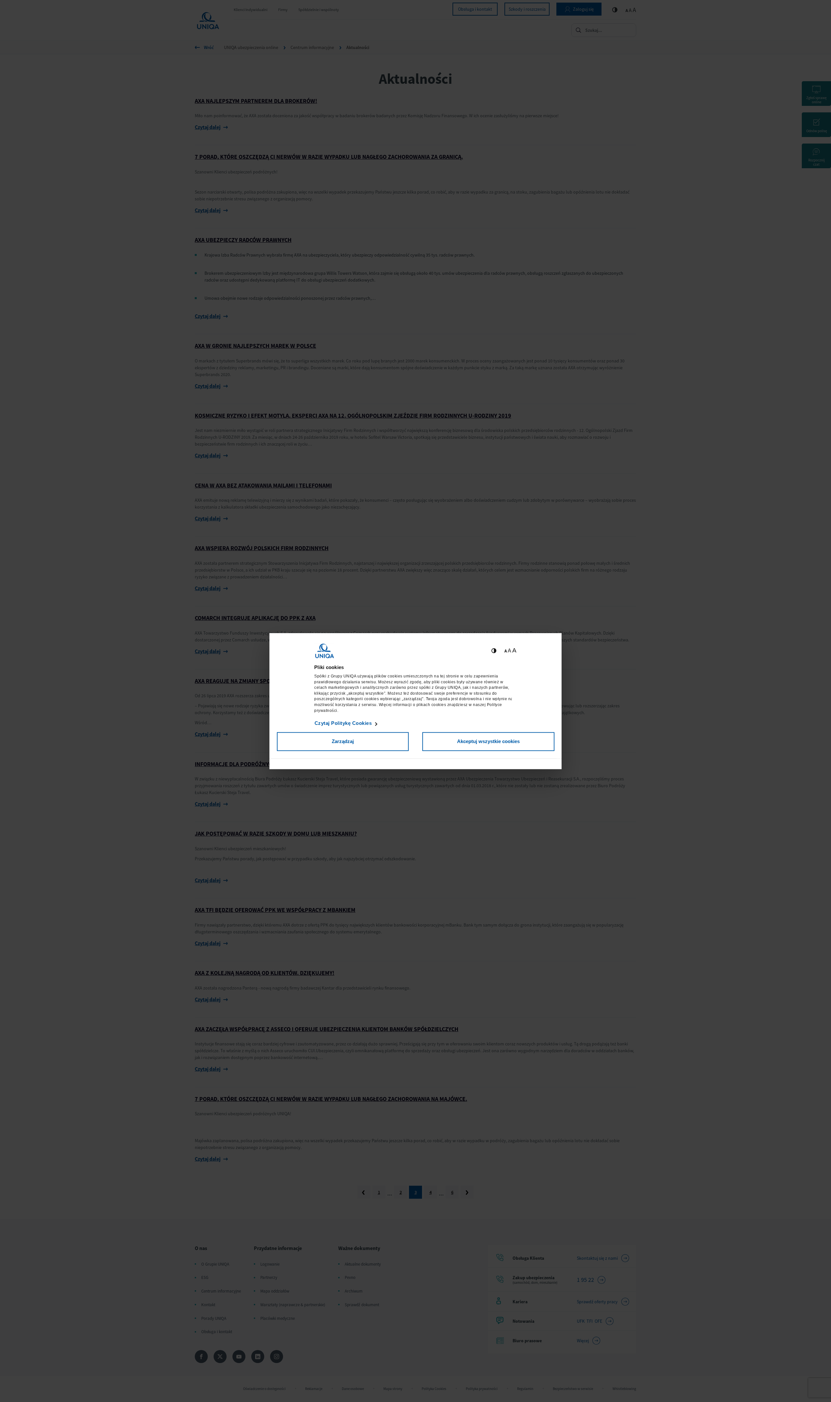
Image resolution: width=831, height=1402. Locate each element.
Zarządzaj (343, 741)
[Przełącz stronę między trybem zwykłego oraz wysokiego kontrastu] (493, 650)
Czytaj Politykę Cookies (343, 723)
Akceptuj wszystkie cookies (488, 741)
